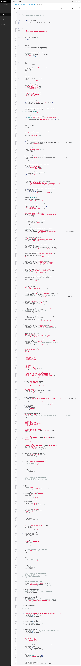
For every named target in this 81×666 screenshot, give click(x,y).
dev (29, 4)
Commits (21, 8)
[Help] (74, 1)
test (35, 4)
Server (32, 4)
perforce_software (21, 4)
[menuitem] (5, 4)
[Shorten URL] (49, 8)
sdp (26, 4)
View (16, 8)
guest (16, 4)
